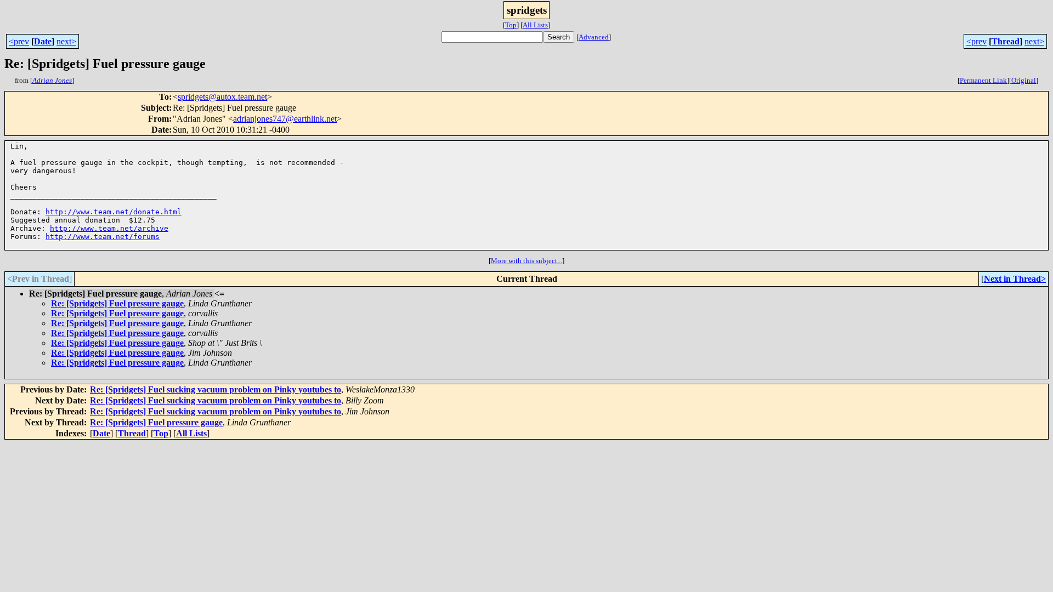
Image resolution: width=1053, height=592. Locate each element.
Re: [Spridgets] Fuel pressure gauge (117, 303)
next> (66, 41)
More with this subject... (526, 261)
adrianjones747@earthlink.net (285, 118)
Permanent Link (983, 80)
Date (43, 41)
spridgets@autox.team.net (222, 96)
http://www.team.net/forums (103, 236)
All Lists (535, 25)
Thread (1006, 41)
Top (511, 25)
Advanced (594, 37)
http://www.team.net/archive (109, 228)
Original (1023, 80)
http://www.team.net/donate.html (114, 212)
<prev (19, 41)
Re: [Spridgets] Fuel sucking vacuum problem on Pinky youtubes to (215, 389)
